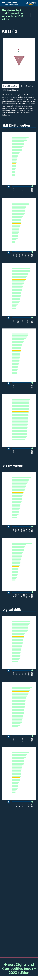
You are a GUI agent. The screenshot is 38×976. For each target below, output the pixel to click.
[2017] (22, 256)
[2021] (32, 256)
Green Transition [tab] (27, 86)
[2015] (16, 256)
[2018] (22, 190)
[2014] (13, 256)
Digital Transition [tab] (10, 86)
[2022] (32, 386)
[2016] (13, 190)
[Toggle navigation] (33, 15)
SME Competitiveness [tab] (11, 90)
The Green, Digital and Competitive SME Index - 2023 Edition (13, 15)
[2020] (32, 190)
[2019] (27, 321)
